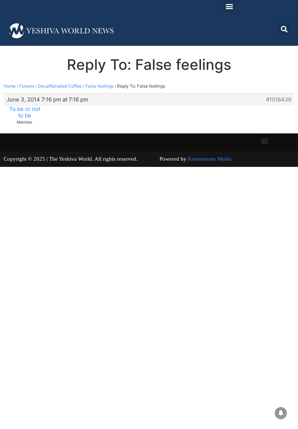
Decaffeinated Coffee (60, 86)
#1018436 (278, 99)
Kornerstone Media (209, 159)
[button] (229, 6)
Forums (26, 86)
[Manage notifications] (281, 413)
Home (10, 86)
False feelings (99, 86)
